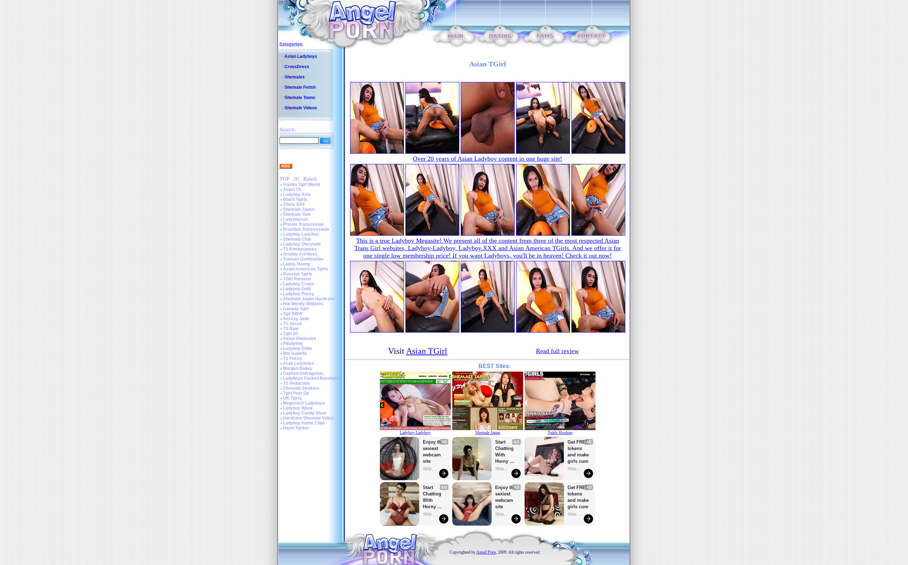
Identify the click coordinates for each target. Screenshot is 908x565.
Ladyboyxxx (295, 219)
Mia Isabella (295, 353)
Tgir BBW (292, 313)
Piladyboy (293, 343)
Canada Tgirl (296, 308)
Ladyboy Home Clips (304, 423)
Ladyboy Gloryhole (302, 244)
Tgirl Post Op (296, 393)
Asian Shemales (299, 338)
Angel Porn (486, 552)
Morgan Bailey (297, 368)
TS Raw (290, 328)
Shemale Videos (300, 107)
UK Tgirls (292, 398)
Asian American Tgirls (305, 269)
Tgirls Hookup (560, 432)
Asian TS (292, 189)
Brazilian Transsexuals (306, 229)
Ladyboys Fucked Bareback (311, 378)
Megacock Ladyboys (304, 403)
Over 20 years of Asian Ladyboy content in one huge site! (487, 158)
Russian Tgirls (297, 273)
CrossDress (296, 66)
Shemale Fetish (300, 87)
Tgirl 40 (290, 333)
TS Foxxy (292, 358)
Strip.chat (430, 468)
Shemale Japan (298, 209)
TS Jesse (292, 323)
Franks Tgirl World (301, 184)
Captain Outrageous (303, 373)
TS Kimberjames (300, 249)
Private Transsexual (303, 224)
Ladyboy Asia (297, 194)
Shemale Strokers (301, 388)
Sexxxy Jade (296, 318)
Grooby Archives (300, 254)
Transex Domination (303, 259)
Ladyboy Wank (298, 408)
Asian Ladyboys (300, 56)
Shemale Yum (297, 214)
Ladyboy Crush (298, 283)
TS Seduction (296, 383)
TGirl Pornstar (297, 278)
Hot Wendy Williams (303, 303)
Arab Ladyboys (298, 363)
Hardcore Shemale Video (308, 418)
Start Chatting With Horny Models (433, 497)
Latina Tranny (296, 264)
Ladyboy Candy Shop (304, 413)
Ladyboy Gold (297, 288)
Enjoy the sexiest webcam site (433, 451)
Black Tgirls (295, 199)
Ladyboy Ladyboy (301, 234)
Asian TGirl (426, 351)
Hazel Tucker (296, 428)
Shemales (294, 77)
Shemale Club (297, 239)
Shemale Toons (299, 97)
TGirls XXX (294, 204)
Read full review (557, 351)
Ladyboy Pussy (298, 293)
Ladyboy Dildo (297, 348)
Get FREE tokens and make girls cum (578, 451)
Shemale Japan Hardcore (308, 298)
